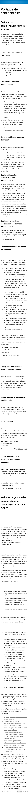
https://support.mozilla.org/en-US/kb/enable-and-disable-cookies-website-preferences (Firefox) (14, 723)
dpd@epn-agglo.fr (16, 355)
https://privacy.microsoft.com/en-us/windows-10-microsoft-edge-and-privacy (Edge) (14, 749)
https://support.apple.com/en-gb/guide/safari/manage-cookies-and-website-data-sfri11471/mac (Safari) (15, 743)
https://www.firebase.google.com (14, 130)
